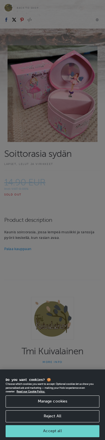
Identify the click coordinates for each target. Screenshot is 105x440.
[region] (52, 404)
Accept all (52, 431)
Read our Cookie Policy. (31, 391)
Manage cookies (52, 401)
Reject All (52, 416)
